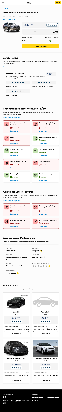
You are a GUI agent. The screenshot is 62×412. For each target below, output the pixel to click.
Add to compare (41, 46)
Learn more (14, 131)
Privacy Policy (6, 408)
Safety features (37, 397)
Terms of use (13, 408)
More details (16, 334)
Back (6, 8)
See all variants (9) (9, 19)
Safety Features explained (12, 118)
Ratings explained (9, 67)
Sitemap (19, 408)
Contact (35, 401)
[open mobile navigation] (3, 2)
